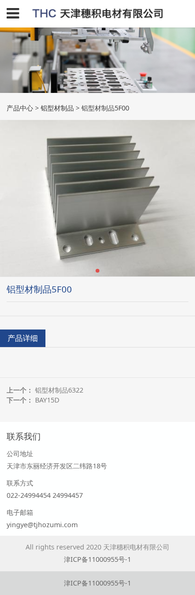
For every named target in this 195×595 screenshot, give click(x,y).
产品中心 (20, 107)
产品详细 (23, 338)
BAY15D (47, 399)
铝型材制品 (57, 107)
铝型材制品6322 (59, 389)
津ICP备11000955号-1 (97, 559)
